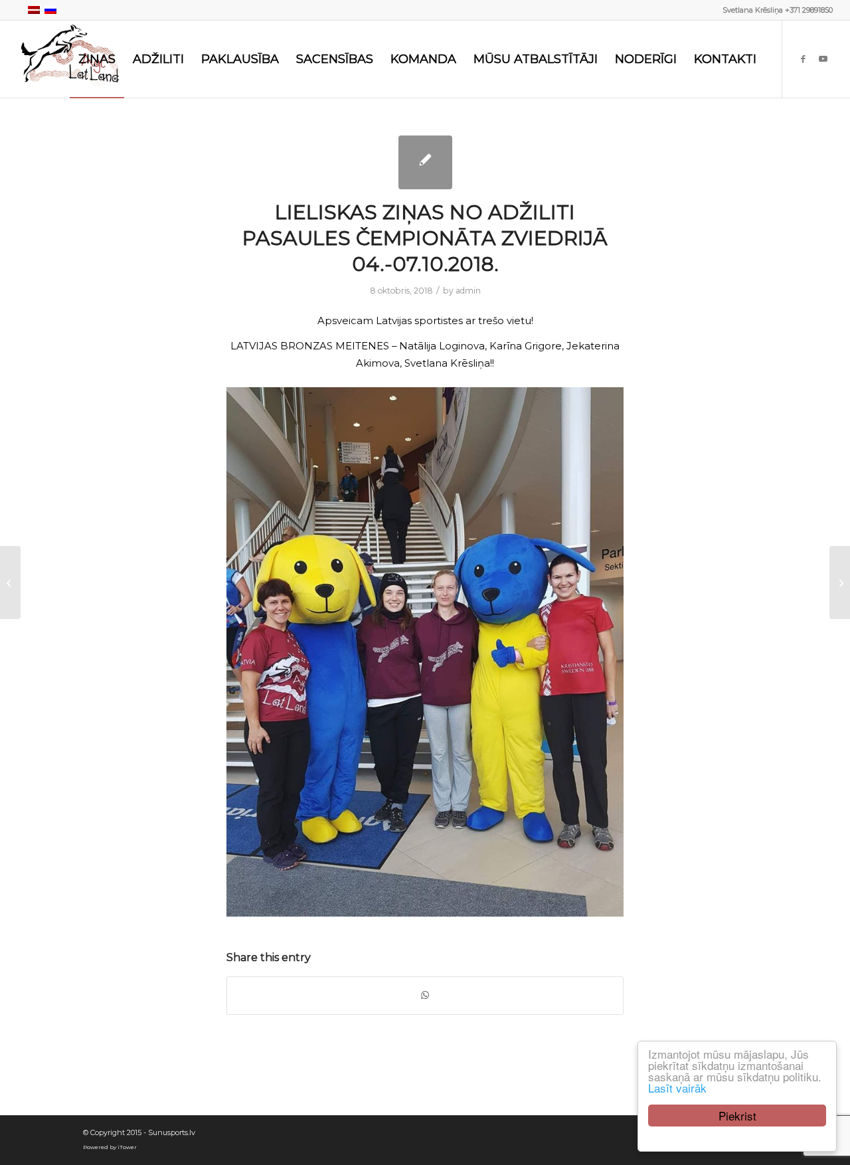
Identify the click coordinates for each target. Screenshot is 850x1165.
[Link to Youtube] (823, 58)
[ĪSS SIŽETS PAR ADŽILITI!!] (10, 582)
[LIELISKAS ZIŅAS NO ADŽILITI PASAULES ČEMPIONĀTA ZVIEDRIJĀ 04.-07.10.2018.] (425, 162)
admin (468, 291)
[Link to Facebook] (803, 58)
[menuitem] (97, 59)
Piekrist (737, 1115)
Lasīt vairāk (677, 1087)
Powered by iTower (110, 1147)
